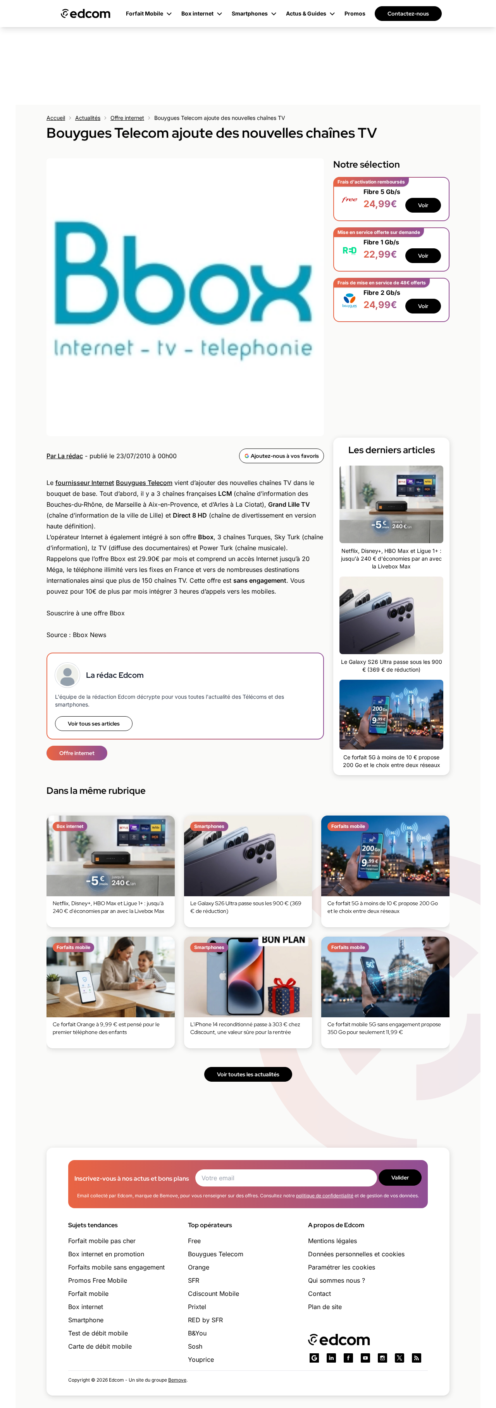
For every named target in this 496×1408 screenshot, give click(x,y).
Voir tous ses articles (94, 723)
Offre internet (127, 117)
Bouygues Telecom (144, 483)
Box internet (85, 1307)
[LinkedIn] (331, 1358)
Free (194, 1241)
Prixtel (197, 1307)
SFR (193, 1280)
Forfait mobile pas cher (102, 1241)
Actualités (87, 117)
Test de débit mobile (98, 1333)
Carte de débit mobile (100, 1346)
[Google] (314, 1358)
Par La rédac (64, 456)
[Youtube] (365, 1358)
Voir (423, 205)
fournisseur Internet (84, 483)
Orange (198, 1267)
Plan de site (325, 1307)
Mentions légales (332, 1241)
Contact (319, 1293)
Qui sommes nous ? (336, 1280)
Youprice (201, 1359)
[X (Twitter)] (399, 1358)
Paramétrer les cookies (341, 1267)
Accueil (55, 117)
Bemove (177, 1380)
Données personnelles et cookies (356, 1254)
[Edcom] (85, 13)
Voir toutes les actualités (248, 1074)
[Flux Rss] (416, 1358)
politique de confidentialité (324, 1195)
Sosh (195, 1346)
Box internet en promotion (106, 1254)
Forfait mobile (88, 1293)
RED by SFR (205, 1320)
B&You (197, 1333)
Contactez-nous (408, 13)
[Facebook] (348, 1358)
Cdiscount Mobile (213, 1293)
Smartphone (85, 1320)
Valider (400, 1177)
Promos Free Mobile (97, 1280)
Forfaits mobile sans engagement (116, 1267)
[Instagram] (382, 1358)
